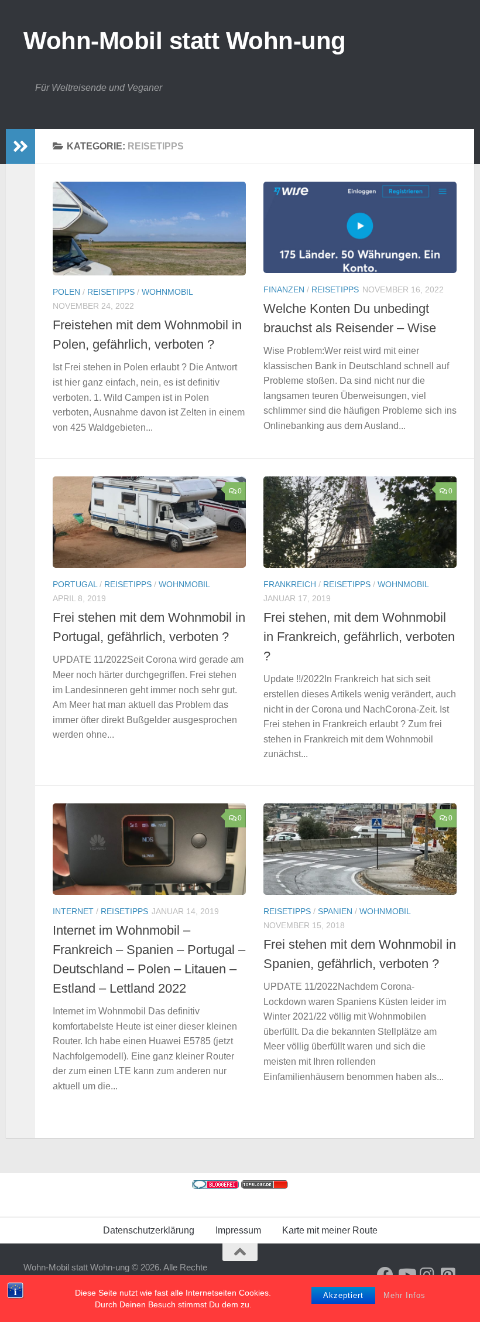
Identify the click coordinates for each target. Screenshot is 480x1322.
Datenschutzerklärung (148, 1230)
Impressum (238, 1230)
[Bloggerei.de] (215, 1186)
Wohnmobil (167, 292)
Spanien (335, 911)
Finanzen (283, 289)
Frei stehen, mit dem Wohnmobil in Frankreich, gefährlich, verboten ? (359, 636)
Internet (73, 911)
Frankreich (289, 584)
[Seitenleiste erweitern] (20, 146)
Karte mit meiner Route (330, 1230)
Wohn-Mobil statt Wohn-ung (184, 40)
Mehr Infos (404, 1295)
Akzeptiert (343, 1295)
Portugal (75, 584)
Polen (66, 292)
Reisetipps (111, 292)
